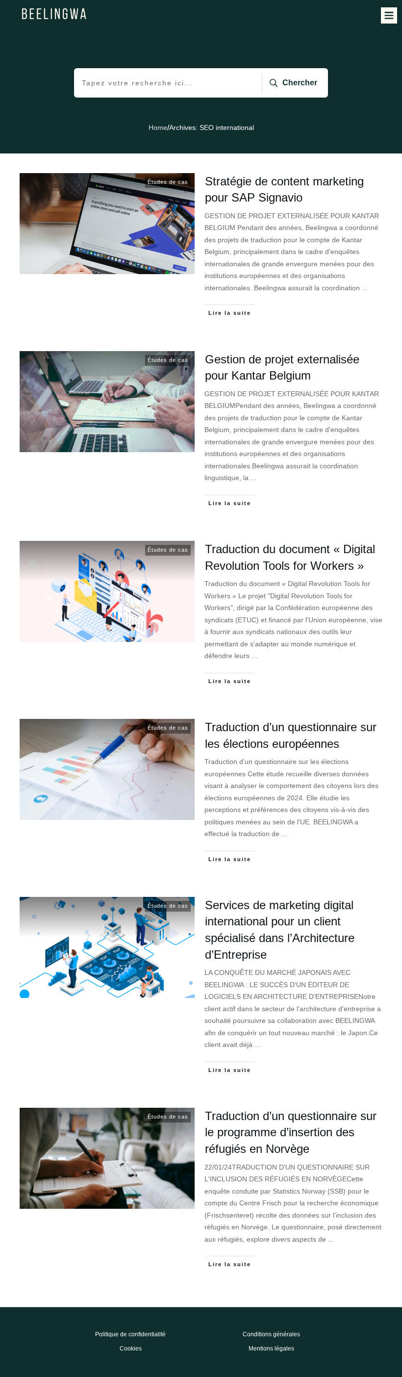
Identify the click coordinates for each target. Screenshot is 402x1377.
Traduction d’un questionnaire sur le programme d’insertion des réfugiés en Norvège (291, 1132)
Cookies (131, 1348)
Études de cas (168, 182)
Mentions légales (271, 1348)
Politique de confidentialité (130, 1334)
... (365, 288)
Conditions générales (271, 1334)
